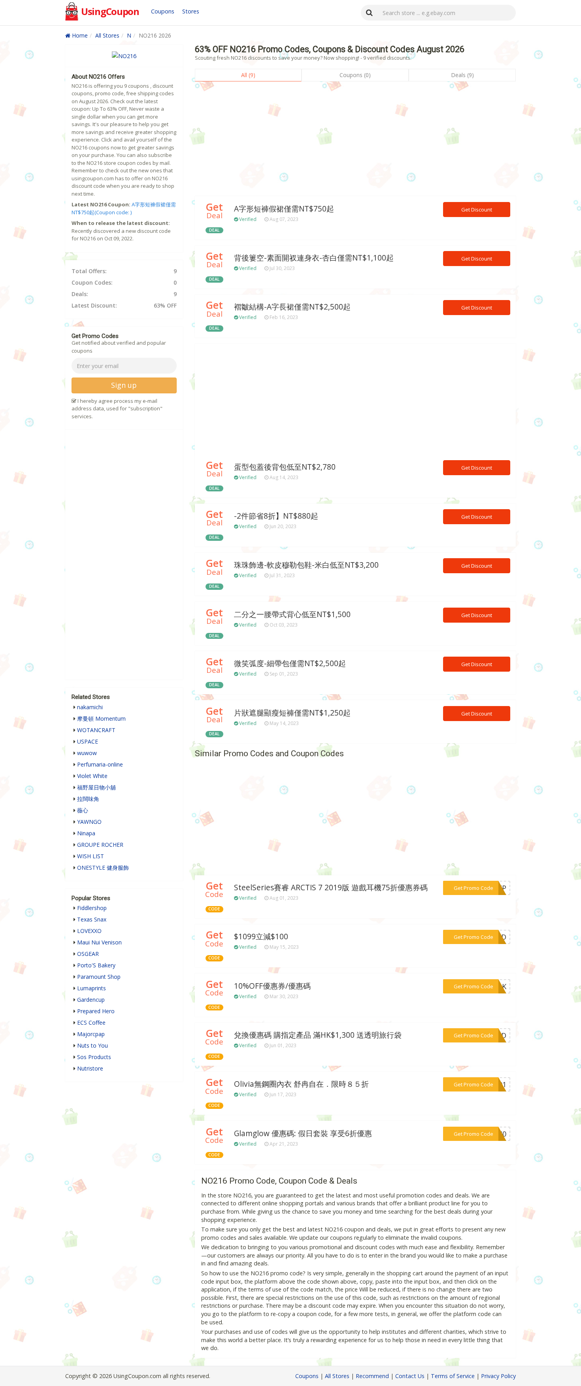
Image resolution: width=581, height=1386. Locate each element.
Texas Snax (91, 919)
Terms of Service (453, 1376)
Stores (190, 11)
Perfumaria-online (100, 764)
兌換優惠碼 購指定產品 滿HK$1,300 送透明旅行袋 (318, 1035)
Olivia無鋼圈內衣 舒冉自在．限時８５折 (301, 1084)
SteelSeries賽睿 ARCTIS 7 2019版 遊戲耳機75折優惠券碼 (331, 887)
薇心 (82, 810)
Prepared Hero (96, 1011)
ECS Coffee (91, 1022)
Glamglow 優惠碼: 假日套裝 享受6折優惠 (303, 1133)
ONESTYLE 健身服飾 (103, 867)
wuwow (87, 753)
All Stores (107, 35)
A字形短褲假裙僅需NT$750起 (284, 209)
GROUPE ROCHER (100, 844)
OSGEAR (88, 953)
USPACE (87, 741)
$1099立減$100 (261, 936)
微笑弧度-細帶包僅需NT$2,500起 (290, 663)
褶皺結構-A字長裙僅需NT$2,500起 (292, 307)
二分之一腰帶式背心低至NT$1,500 (292, 614)
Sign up (124, 385)
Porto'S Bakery (96, 965)
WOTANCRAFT (96, 730)
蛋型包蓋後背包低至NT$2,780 (285, 467)
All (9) (248, 75)
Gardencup (91, 999)
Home (79, 35)
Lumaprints (91, 988)
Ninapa (86, 833)
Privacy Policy (498, 1376)
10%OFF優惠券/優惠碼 (272, 986)
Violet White (92, 776)
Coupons (162, 11)
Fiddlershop (92, 908)
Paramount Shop (99, 976)
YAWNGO (89, 821)
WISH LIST (90, 856)
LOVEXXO (89, 931)
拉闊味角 (88, 799)
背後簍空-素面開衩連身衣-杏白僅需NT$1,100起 (314, 258)
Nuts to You (92, 1045)
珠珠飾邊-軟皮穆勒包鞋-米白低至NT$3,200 (306, 565)
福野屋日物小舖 (96, 787)
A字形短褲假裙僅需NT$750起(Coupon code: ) (124, 208)
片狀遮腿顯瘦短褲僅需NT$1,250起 (292, 713)
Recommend (372, 1376)
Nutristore (90, 1068)
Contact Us (409, 1376)
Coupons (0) (355, 75)
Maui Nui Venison (99, 942)
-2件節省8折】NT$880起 (276, 516)
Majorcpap (91, 1034)
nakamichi (90, 707)
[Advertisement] (355, 140)
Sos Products (94, 1057)
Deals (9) (462, 75)
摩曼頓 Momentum (101, 718)
